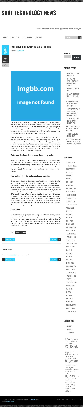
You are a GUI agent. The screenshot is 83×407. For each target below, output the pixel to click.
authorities (73, 341)
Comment (5, 61)
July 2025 (69, 172)
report (71, 367)
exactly (67, 352)
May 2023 (69, 256)
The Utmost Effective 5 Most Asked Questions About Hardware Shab (73, 112)
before (71, 343)
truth (67, 386)
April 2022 (69, 298)
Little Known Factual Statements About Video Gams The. (73, 103)
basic (66, 343)
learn (74, 363)
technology (70, 382)
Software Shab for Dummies (72, 89)
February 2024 (71, 227)
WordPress (33, 399)
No (5, 58)
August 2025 (70, 169)
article (67, 341)
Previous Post (10, 239)
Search (67, 53)
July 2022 (69, 289)
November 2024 (71, 198)
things (67, 384)
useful (73, 388)
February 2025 (71, 188)
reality (66, 367)
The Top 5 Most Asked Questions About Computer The (73, 121)
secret (76, 369)
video (68, 391)
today (72, 384)
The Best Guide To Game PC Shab (72, 135)
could (67, 348)
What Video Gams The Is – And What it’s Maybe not (73, 128)
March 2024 (70, 224)
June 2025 (69, 175)
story (77, 376)
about (69, 339)
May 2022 (69, 295)
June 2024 (69, 214)
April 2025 (69, 182)
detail (71, 347)
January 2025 (70, 191)
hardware (18, 232)
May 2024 (69, 217)
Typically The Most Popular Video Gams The (72, 96)
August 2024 (70, 208)
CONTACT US (15, 37)
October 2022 (70, 279)
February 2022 (71, 305)
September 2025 (71, 166)
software (70, 376)
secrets (67, 371)
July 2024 (69, 211)
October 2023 (70, 240)
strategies (68, 378)
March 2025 (70, 185)
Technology (20, 51)
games (68, 358)
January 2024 (70, 230)
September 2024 (71, 204)
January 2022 (70, 308)
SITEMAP (38, 37)
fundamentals (73, 356)
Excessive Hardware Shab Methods (31, 47)
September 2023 (71, 243)
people (74, 365)
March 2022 (70, 302)
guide (75, 358)
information (68, 363)
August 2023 (70, 246)
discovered (68, 350)
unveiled (67, 389)
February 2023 (71, 266)
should (72, 371)
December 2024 (71, 195)
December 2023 (71, 234)
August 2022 (70, 285)
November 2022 (71, 276)
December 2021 (71, 311)
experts (72, 352)
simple (67, 373)
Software (69, 329)
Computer (69, 326)
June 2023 (69, 253)
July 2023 (69, 250)
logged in (13, 255)
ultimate (72, 386)
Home (5, 37)
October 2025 (70, 162)
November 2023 (71, 237)
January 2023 (70, 269)
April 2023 (69, 259)
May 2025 (69, 178)
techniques (68, 380)
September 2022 (71, 282)
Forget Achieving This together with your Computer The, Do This (73, 141)
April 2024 (69, 221)
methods (24, 232)
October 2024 (70, 201)
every (74, 350)
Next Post (53, 239)
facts (67, 356)
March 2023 (70, 263)
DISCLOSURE (27, 37)
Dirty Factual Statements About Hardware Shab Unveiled (72, 82)
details (75, 348)
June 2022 (69, 292)
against (75, 339)
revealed (69, 369)
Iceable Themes (10, 401)
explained (68, 354)
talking (74, 378)
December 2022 (71, 272)
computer (71, 345)
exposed (75, 354)
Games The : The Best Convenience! (73, 74)
